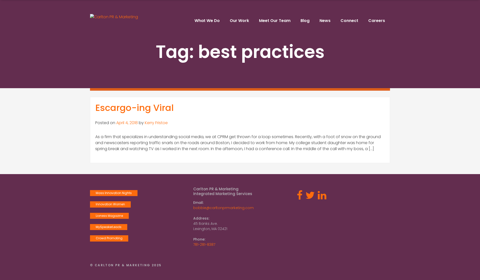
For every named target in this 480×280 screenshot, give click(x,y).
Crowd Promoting (109, 238)
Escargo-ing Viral (134, 107)
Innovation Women (110, 204)
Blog (305, 20)
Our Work (239, 20)
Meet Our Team (274, 20)
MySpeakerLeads (109, 227)
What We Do (207, 20)
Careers (376, 20)
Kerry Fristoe (156, 123)
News (325, 20)
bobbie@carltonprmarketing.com (223, 207)
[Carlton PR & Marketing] (114, 17)
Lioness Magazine (109, 216)
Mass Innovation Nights (114, 193)
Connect (349, 20)
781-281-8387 (204, 244)
